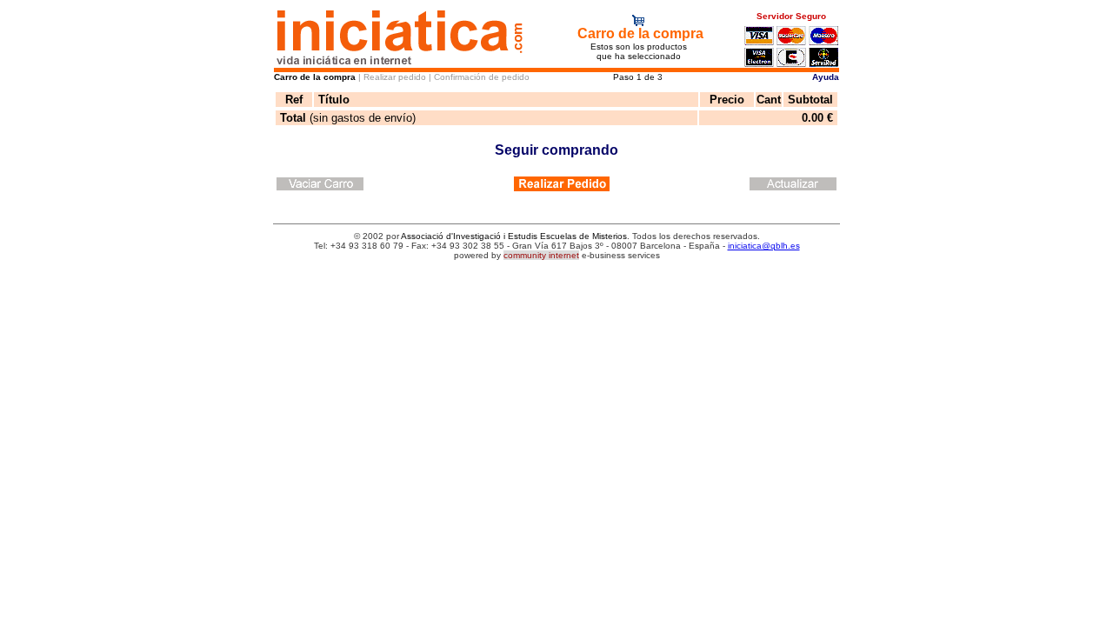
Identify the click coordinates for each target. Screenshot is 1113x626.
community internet (541, 255)
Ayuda (825, 77)
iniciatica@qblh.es (764, 245)
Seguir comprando (556, 150)
